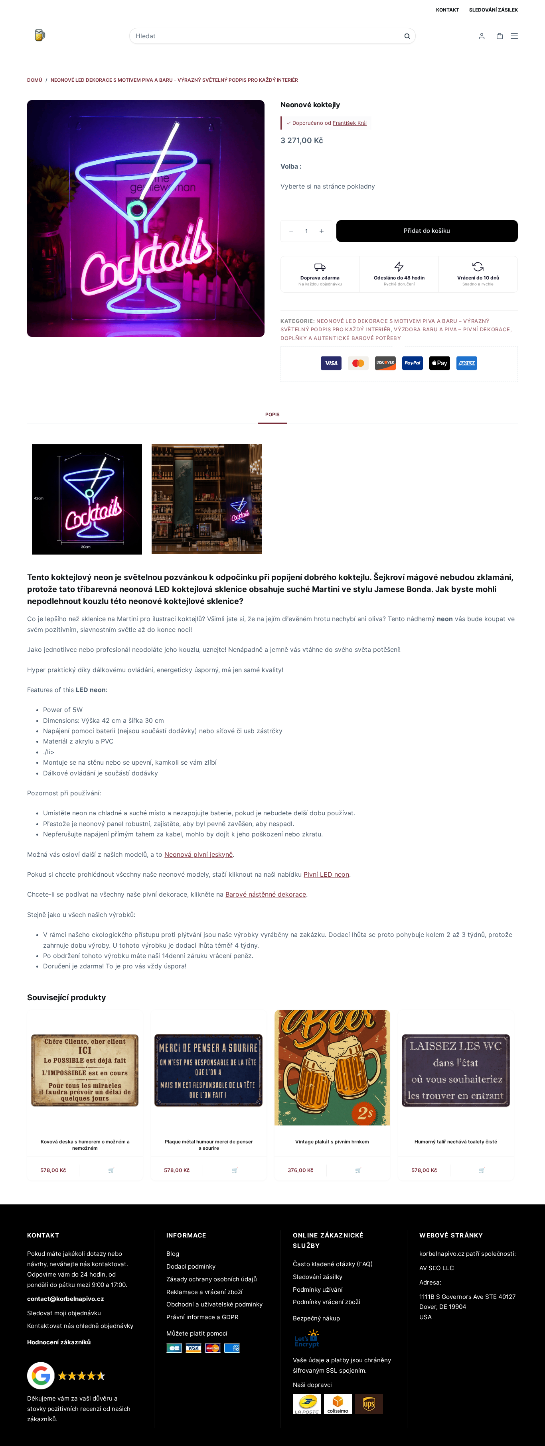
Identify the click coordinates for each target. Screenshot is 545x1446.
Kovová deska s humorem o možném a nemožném (85, 1145)
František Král (350, 123)
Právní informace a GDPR (202, 1317)
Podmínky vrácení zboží (326, 1302)
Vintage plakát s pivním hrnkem (332, 1142)
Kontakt (447, 10)
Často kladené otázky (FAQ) (333, 1264)
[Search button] (407, 36)
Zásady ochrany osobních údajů (211, 1279)
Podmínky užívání (318, 1289)
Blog (172, 1253)
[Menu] (514, 35)
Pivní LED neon (326, 874)
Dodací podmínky (190, 1266)
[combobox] (267, 36)
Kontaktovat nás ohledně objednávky (80, 1326)
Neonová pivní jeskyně (198, 854)
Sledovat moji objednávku (64, 1313)
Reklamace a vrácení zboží (204, 1292)
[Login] (482, 36)
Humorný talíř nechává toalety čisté (456, 1142)
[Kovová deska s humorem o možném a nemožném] (85, 1067)
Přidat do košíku (427, 230)
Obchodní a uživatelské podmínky (214, 1304)
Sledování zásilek (493, 10)
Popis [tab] (272, 414)
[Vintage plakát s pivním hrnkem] (332, 1067)
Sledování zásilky (317, 1277)
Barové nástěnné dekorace (265, 894)
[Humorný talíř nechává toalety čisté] (456, 1067)
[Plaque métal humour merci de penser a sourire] (209, 1067)
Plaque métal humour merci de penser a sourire (209, 1145)
